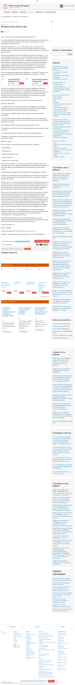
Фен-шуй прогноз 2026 (61, 633)
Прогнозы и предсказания (60, 137)
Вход (66, 5)
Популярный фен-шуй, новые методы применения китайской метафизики (61, 89)
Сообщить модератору (42, 241)
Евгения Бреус (57, 338)
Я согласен (51, 681)
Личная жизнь (57, 105)
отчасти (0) (22, 241)
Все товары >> (45, 296)
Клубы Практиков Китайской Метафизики (46, 664)
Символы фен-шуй (7, 31)
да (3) (17, 241)
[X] (41, 244)
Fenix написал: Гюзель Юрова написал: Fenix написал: (61, 543)
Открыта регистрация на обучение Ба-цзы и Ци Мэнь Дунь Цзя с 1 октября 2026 (62, 231)
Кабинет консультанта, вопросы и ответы (46, 636)
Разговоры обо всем (59, 156)
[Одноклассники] (39, 244)
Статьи (4, 21)
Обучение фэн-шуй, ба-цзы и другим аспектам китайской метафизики (60, 68)
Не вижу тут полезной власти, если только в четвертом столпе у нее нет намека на (62, 294)
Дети (54, 100)
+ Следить (27, 248)
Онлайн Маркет (16, 633)
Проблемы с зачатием (62, 252)
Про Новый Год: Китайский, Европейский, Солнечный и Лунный (42, 285)
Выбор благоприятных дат (60, 132)
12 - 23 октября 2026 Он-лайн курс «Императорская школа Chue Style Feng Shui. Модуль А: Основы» (62, 459)
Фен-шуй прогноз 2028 (61, 669)
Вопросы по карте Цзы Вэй (63, 273)
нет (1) (27, 241)
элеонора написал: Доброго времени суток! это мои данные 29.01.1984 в (61, 255)
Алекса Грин (56, 335)
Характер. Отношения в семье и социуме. (46, 676)
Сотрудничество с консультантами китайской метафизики (31, 643)
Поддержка (28, 645)
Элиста (68, 326)
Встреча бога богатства (13, 21)
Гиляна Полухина (57, 326)
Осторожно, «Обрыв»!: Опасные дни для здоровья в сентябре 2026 (8, 312)
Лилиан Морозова (57, 323)
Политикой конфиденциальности (40, 681)
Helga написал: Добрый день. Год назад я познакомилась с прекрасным (62, 493)
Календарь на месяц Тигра (29, 231)
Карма (27, 647)
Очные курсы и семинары (60, 79)
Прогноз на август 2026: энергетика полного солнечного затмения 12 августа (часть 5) (62, 594)
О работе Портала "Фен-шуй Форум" (45, 669)
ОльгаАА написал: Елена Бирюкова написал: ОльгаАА (62, 516)
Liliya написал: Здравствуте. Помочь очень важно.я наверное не (60, 285)
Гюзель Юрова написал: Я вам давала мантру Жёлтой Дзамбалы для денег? (62, 194)
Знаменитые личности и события (62, 104)
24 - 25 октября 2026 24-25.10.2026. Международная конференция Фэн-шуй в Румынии (62, 466)
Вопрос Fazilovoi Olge (62, 536)
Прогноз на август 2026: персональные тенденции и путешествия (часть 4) (60, 600)
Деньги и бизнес (57, 98)
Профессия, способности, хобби (62, 112)
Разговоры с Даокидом (62, 227)
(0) (11, 244)
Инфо (27, 631)
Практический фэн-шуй (59, 82)
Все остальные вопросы (59, 140)
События (37, 626)
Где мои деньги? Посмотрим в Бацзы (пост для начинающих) (41, 311)
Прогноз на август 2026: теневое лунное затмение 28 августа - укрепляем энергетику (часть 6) (61, 588)
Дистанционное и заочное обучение (45, 634)
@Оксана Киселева (9, 248)
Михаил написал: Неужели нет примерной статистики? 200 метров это (62, 222)
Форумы (15, 639)
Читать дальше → (7, 331)
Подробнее (45, 292)
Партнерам (18, 645)
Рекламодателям (17, 647)
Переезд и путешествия (59, 111)
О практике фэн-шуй (58, 86)
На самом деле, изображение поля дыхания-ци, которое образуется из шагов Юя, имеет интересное (62, 205)
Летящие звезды (57, 84)
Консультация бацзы (62, 560)
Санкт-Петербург (67, 335)
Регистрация (71, 5)
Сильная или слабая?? (62, 520)
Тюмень (66, 338)
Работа (58, 236)
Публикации (12, 626)
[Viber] (45, 244)
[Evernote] (43, 244)
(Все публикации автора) (18, 248)
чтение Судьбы (60, 290)
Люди (15, 643)
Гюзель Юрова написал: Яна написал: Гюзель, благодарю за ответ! (61, 276)
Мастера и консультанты (60, 148)
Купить (21, 83)
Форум (62, 626)
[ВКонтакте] (37, 244)
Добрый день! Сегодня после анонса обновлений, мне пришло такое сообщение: (62, 247)
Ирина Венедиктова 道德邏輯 (61, 331)
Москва (68, 323)
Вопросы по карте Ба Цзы (63, 282)
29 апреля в (63, 310)
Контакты (28, 640)
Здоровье (56, 102)
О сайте (27, 633)
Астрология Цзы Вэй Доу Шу (61, 130)
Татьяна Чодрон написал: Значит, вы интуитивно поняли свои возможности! (62, 556)
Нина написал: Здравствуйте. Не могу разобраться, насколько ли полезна (62, 524)
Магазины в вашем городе (18, 634)
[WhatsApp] (47, 244)
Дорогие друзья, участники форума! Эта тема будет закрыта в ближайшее (62, 508)
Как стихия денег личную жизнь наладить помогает (25, 311)
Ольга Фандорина (57, 328)
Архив (55, 142)
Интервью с (63, 537)
